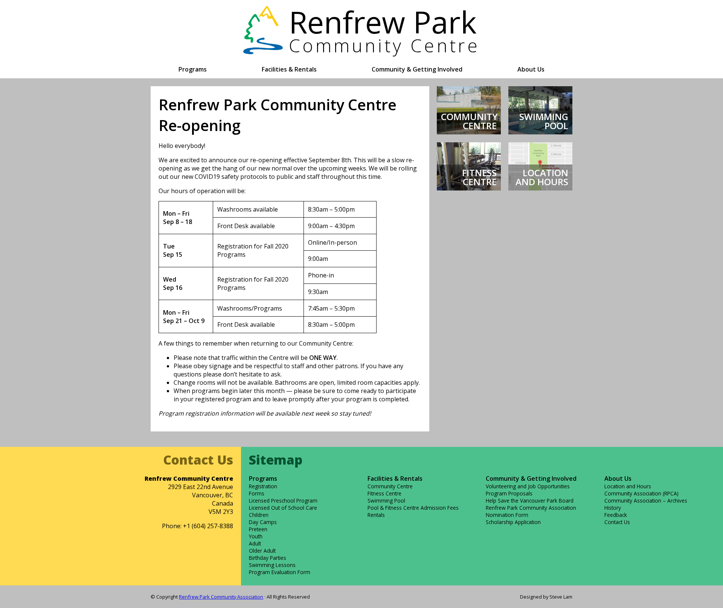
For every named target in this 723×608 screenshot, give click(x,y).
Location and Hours (627, 486)
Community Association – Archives (645, 500)
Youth (255, 536)
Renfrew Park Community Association (221, 596)
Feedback (615, 514)
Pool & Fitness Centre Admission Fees (413, 507)
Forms (256, 493)
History (612, 507)
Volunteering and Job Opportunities (528, 486)
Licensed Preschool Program (283, 500)
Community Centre (390, 486)
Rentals (376, 514)
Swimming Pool (386, 500)
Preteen (258, 529)
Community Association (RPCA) (641, 493)
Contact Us (617, 522)
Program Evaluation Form (279, 572)
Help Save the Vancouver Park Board (530, 500)
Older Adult (262, 550)
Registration (263, 486)
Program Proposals (509, 493)
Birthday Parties (267, 557)
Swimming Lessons (272, 564)
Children (258, 514)
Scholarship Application (513, 522)
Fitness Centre (384, 493)
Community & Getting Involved (417, 69)
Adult (255, 543)
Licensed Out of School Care (283, 507)
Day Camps (263, 522)
